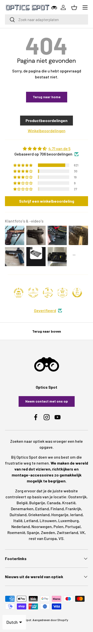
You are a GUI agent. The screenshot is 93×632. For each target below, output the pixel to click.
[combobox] (46, 19)
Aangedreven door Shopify (50, 620)
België (22, 502)
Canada (54, 502)
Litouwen (48, 520)
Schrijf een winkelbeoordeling (46, 201)
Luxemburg (68, 520)
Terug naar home (47, 97)
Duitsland (18, 514)
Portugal (73, 526)
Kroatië (68, 502)
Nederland (20, 526)
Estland (42, 508)
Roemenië (16, 532)
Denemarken (22, 508)
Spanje (33, 532)
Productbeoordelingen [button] (46, 120)
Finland (57, 508)
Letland (31, 520)
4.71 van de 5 (59, 148)
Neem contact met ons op (46, 401)
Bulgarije (37, 502)
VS (61, 538)
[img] (46, 148)
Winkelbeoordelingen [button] (46, 130)
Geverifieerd (45, 310)
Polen (58, 526)
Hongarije (59, 514)
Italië (17, 520)
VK (82, 532)
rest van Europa (43, 538)
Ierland (76, 514)
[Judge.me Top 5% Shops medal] (77, 293)
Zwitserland (67, 532)
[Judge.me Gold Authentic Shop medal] (33, 293)
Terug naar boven (46, 331)
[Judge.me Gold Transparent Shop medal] (48, 293)
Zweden (48, 532)
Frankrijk (73, 508)
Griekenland (39, 514)
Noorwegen (41, 526)
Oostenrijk (77, 496)
